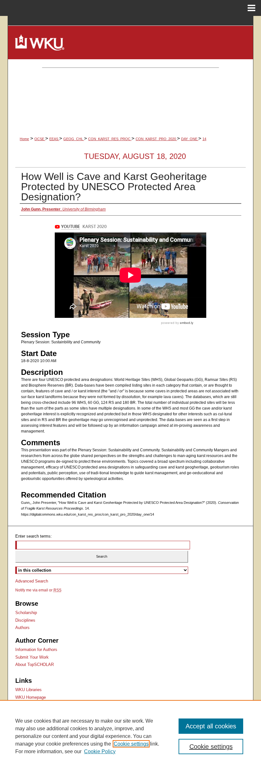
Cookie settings (131, 744)
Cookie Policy (100, 751)
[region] (130, 736)
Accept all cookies (211, 726)
